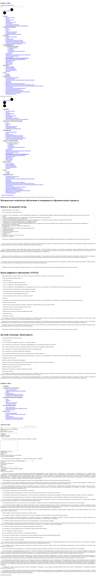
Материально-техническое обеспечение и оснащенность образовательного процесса (24, 85)
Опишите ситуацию (5, 436)
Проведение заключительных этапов (14, 43)
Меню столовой (9, 63)
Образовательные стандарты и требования (15, 83)
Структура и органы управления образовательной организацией (20, 80)
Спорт (7, 30)
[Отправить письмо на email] (4, 14)
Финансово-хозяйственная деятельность (15, 90)
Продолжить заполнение (6, 574)
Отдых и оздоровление (8, 45)
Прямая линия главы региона (7, 463)
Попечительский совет (11, 22)
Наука (7, 28)
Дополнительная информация (7, 456)
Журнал (7, 18)
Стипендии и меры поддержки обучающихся (16, 42)
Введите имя (3, 467)
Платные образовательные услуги (13, 89)
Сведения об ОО (7, 76)
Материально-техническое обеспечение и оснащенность (18, 54)
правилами (11, 468)
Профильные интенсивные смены (13, 34)
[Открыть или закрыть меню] (1, 5)
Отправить (3, 434)
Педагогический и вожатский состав (16, 51)
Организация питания (11, 94)
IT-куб (5, 72)
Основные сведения (10, 17)
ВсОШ (7, 37)
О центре (5, 16)
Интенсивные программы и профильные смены (16, 408)
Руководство (11, 50)
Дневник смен (9, 64)
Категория (3, 462)
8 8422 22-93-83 (6, 10)
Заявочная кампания (10, 60)
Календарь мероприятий (11, 36)
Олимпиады (6, 35)
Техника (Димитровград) (11, 70)
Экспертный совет (10, 19)
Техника (7, 73)
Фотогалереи (9, 61)
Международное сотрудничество (13, 92)
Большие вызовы (9, 39)
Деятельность (9, 53)
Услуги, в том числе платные (12, 55)
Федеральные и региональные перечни (14, 41)
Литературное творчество (11, 31)
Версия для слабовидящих (8, 195)
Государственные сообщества (12, 24)
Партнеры (8, 21)
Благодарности (9, 23)
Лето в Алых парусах (10, 407)
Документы (11, 48)
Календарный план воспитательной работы (15, 59)
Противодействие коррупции (12, 77)
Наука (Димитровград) (11, 69)
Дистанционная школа (11, 33)
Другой (14, 460)
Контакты (10, 52)
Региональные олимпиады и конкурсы (14, 40)
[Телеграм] (4, 106)
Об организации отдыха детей (12, 46)
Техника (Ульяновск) (10, 67)
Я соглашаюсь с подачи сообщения (12, 468)
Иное (2, 466)
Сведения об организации (10, 197)
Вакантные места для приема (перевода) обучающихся (18, 91)
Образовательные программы (9, 27)
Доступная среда (9, 57)
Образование (9, 82)
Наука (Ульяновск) (10, 66)
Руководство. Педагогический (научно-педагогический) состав (20, 84)
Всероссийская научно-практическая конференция (17, 25)
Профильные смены (10, 409)
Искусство (8, 29)
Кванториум (6, 65)
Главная (2, 197)
